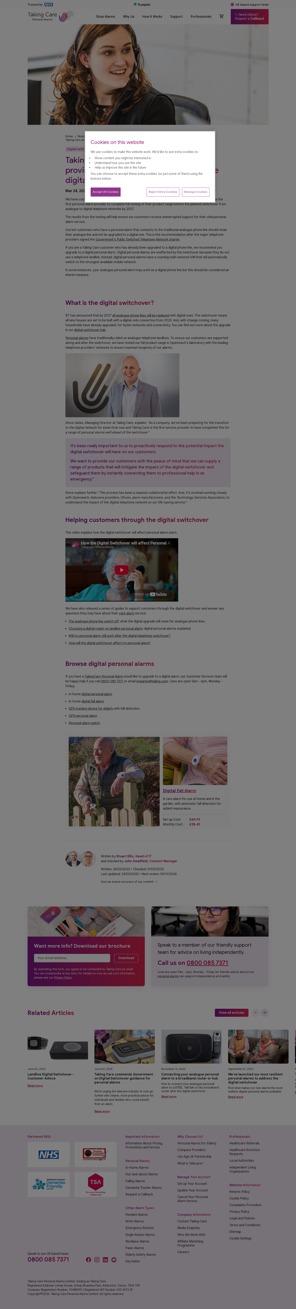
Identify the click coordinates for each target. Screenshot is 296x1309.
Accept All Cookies (105, 192)
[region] (150, 167)
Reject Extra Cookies (163, 192)
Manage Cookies (195, 192)
